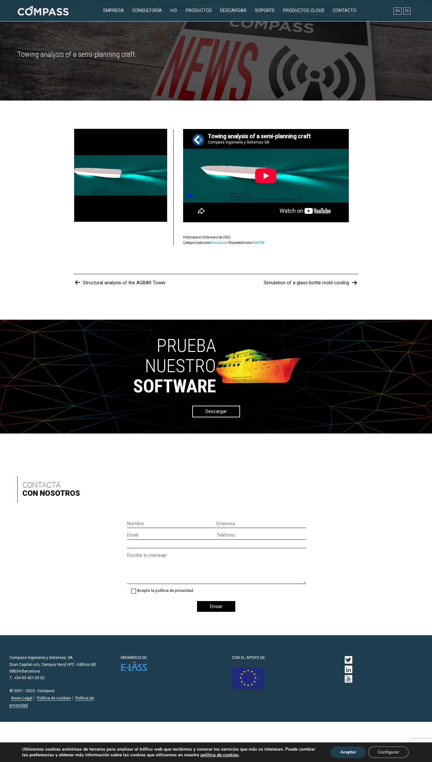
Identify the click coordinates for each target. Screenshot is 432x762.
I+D (173, 10)
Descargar (233, 10)
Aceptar (348, 752)
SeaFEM (258, 242)
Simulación (220, 242)
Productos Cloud (303, 10)
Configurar (388, 752)
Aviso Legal (21, 698)
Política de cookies (54, 698)
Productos (199, 10)
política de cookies (219, 755)
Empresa (113, 10)
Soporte (265, 10)
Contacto (344, 10)
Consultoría (147, 10)
